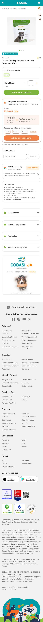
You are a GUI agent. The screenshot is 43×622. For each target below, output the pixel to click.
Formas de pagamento (11, 366)
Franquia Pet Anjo (8, 403)
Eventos (5, 334)
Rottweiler (26, 460)
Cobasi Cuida (7, 386)
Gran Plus (25, 423)
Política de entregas (9, 363)
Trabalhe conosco (8, 340)
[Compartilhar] (40, 20)
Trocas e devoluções (29, 366)
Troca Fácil (6, 369)
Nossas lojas (26, 331)
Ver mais (33, 132)
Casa (23, 443)
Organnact (5, 58)
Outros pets (6, 450)
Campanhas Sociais (9, 337)
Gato (23, 440)
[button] (2, 3)
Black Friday (6, 420)
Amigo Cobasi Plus (29, 380)
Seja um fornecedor (29, 340)
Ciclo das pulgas (28, 420)
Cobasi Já (25, 383)
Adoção (24, 400)
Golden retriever (8, 467)
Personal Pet (7, 400)
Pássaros (5, 443)
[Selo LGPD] (32, 514)
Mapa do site (7, 587)
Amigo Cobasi (7, 380)
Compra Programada (10, 383)
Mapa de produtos (9, 589)
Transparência (27, 343)
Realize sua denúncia (10, 347)
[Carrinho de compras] (39, 3)
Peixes (24, 447)
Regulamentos (27, 359)
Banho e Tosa (7, 397)
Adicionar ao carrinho (21, 92)
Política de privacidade (30, 363)
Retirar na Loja (27, 386)
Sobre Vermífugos (9, 423)
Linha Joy (25, 414)
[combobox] (21, 8)
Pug (3, 460)
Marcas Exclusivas (8, 414)
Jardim (4, 447)
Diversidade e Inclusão (30, 334)
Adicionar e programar (21, 138)
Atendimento (7, 359)
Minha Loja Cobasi (28, 426)
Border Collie (26, 464)
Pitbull (4, 464)
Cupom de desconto (29, 417)
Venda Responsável (29, 337)
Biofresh (5, 417)
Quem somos (7, 331)
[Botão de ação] (38, 174)
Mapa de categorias (20, 587)
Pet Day (5, 426)
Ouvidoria (25, 369)
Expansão (5, 343)
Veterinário (26, 397)
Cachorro (5, 440)
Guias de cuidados (9, 430)
